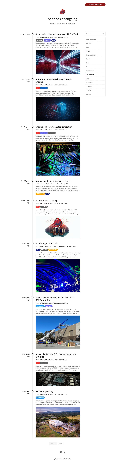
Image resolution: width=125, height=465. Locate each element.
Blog (87, 47)
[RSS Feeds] (64, 452)
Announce (89, 43)
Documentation (91, 55)
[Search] (103, 34)
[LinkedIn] (62, 452)
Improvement (90, 71)
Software (89, 86)
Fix (87, 63)
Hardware (89, 67)
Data (88, 51)
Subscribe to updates (95, 4)
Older (60, 444)
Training (88, 90)
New (88, 78)
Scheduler (89, 82)
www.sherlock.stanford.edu (62, 23)
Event (88, 59)
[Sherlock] (62, 12)
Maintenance (91, 74)
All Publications (91, 39)
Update (88, 94)
